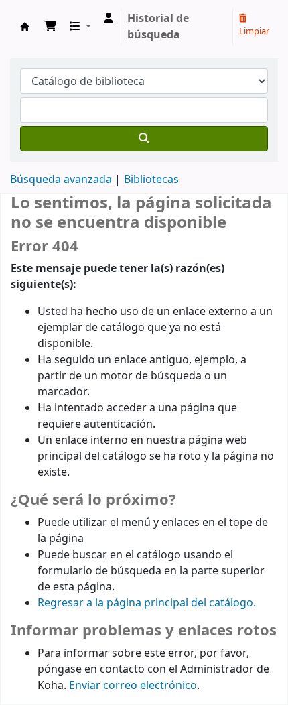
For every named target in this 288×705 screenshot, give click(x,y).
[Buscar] (144, 138)
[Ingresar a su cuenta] (108, 18)
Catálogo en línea (24, 26)
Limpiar (254, 31)
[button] (50, 26)
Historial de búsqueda (158, 27)
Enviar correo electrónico (133, 686)
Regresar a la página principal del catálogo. (147, 603)
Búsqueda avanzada (61, 180)
